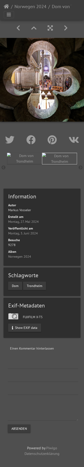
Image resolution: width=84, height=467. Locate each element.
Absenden (19, 428)
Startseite (6, 6)
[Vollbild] (50, 28)
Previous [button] (3, 167)
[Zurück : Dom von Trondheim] (18, 28)
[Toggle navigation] (9, 14)
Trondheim (34, 286)
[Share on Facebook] (32, 140)
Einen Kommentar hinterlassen (32, 348)
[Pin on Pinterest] (53, 140)
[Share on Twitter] (11, 140)
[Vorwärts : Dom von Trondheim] (65, 28)
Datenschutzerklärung (42, 453)
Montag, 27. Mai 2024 (23, 222)
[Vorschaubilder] (34, 28)
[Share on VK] (74, 140)
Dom (15, 286)
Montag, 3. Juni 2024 (23, 233)
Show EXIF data (25, 327)
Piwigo (51, 448)
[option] (24, 158)
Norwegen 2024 (30, 6)
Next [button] (80, 167)
